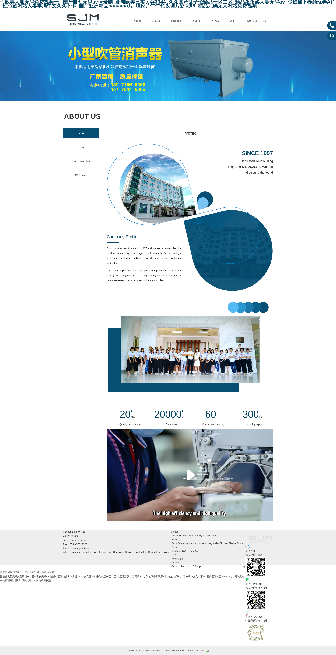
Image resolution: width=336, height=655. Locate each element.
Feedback (186, 566)
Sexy (174, 543)
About (156, 20)
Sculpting (183, 543)
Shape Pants (236, 543)
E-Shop (196, 566)
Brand (196, 20)
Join (233, 20)
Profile (81, 133)
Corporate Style (81, 161)
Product (176, 20)
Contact (252, 20)
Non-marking (205, 543)
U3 (196, 551)
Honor (81, 147)
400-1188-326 (71, 536)
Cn (264, 20)
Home (137, 20)
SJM (192, 551)
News (215, 20)
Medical (192, 543)
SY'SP (185, 551)
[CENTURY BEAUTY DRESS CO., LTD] (83, 19)
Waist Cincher (220, 543)
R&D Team (81, 175)
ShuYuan (176, 551)
